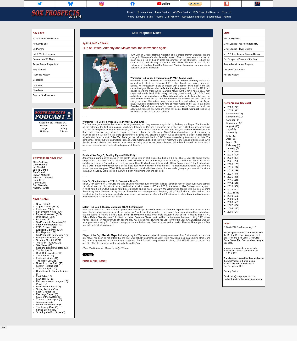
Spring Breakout (45, 309)
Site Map (37, 85)
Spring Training (44, 289)
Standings (38, 90)
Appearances (43, 302)
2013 (230, 186)
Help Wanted (39, 69)
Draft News (42, 217)
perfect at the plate (169, 88)
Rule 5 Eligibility (232, 38)
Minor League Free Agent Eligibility (241, 43)
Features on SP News (44, 59)
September (232, 123)
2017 (230, 173)
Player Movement (46, 214)
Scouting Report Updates (50, 248)
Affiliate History (231, 74)
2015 (230, 180)
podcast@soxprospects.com (247, 279)
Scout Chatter (44, 291)
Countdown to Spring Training (52, 271)
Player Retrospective (47, 304)
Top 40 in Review (45, 242)
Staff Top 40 (43, 279)
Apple (64, 125)
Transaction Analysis (47, 299)
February (231, 145)
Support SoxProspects (44, 95)
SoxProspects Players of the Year (240, 59)
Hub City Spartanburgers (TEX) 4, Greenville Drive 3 (110, 181)
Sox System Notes (46, 211)
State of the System (47, 297)
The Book (41, 250)
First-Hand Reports (47, 224)
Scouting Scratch (45, 240)
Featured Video (45, 258)
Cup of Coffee (44, 206)
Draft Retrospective (47, 253)
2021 (230, 161)
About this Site (40, 43)
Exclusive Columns (46, 230)
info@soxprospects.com (243, 276)
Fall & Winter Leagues (44, 54)
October (231, 120)
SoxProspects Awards (48, 222)
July (228, 129)
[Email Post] (82, 265)
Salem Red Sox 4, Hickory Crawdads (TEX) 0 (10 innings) (112, 207)
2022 (230, 158)
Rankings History (41, 74)
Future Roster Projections (45, 64)
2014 (230, 183)
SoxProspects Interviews (49, 235)
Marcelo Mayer (109, 235)
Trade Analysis (44, 268)
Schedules (38, 80)
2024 (230, 151)
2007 (230, 205)
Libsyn (44, 128)
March (230, 142)
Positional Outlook (46, 286)
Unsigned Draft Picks (234, 69)
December (232, 113)
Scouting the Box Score (49, 312)
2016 (230, 177)
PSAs (39, 284)
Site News (42, 245)
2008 (230, 202)
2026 (230, 107)
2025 (230, 110)
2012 (230, 189)
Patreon (44, 125)
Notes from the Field (47, 263)
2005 (230, 211)
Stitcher (64, 131)
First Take (41, 276)
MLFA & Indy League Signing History (242, 54)
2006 (230, 208)
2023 (230, 154)
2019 (230, 167)
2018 (230, 170)
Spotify (63, 128)
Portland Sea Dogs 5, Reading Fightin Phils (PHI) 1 (109, 155)
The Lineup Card (45, 307)
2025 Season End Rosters (46, 38)
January (231, 148)
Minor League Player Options (238, 49)
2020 (230, 164)
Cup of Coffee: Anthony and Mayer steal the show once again (124, 48)
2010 (230, 196)
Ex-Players (38, 49)
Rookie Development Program (238, 64)
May (229, 135)
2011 (230, 192)
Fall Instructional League (50, 281)
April (229, 139)
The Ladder (43, 255)
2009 (230, 199)
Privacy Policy (231, 271)
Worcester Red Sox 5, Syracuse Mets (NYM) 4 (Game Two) (113, 122)
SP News (44, 131)
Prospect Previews (46, 237)
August (230, 126)
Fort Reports (43, 232)
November (232, 116)
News (39, 204)
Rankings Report (45, 294)
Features (41, 209)
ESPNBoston (43, 227)
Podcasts (41, 219)
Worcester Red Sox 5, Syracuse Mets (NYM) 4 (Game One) (161, 78)
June (229, 132)
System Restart (44, 266)
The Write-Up (43, 260)
